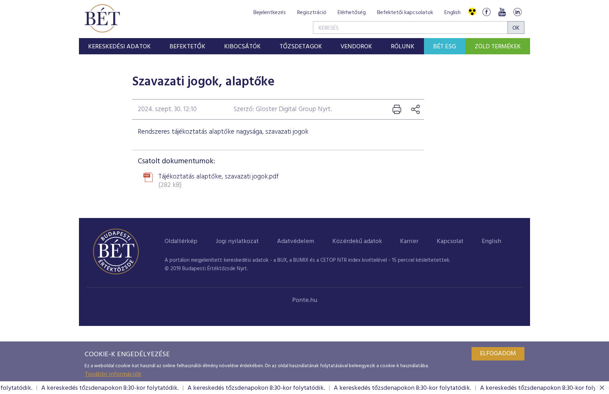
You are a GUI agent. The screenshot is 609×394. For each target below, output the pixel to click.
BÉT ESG (444, 47)
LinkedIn (517, 11)
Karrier (409, 241)
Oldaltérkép (181, 241)
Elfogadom (498, 353)
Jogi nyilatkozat (237, 241)
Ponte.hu (304, 300)
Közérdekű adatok (357, 241)
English (452, 12)
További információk (113, 374)
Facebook (486, 11)
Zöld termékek (498, 47)
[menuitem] (119, 46)
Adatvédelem (295, 241)
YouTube (502, 11)
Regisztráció (311, 12)
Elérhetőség (352, 12)
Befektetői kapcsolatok (405, 12)
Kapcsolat (450, 241)
